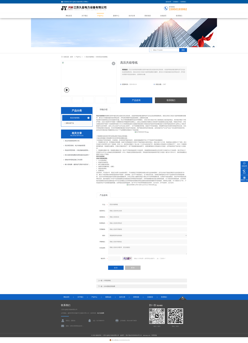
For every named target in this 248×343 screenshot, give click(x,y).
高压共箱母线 (90, 57)
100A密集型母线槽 (109, 286)
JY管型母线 (107, 280)
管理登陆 (154, 335)
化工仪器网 (100, 313)
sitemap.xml (146, 335)
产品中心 (100, 16)
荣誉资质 (148, 16)
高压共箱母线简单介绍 (72, 141)
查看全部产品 (70, 123)
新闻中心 (116, 16)
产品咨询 (136, 100)
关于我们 (85, 16)
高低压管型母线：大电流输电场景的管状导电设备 (78, 150)
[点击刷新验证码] (127, 258)
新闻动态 (108, 297)
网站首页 (69, 16)
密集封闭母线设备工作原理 (73, 159)
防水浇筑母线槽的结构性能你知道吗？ (77, 155)
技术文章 (132, 16)
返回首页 (168, 2)
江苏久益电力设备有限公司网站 (78, 2)
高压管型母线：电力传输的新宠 (75, 145)
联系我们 (183, 2)
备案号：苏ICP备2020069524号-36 (131, 335)
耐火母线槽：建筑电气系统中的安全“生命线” (78, 164)
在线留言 (176, 2)
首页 (71, 57)
